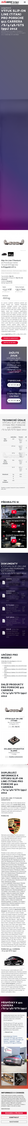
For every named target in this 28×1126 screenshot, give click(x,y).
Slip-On (17, 726)
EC (13, 726)
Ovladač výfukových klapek (14, 750)
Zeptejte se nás (9, 342)
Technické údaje (17, 270)
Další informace (5, 1108)
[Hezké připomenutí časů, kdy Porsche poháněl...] (14, 1059)
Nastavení (14, 1122)
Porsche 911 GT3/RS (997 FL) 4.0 (10, 863)
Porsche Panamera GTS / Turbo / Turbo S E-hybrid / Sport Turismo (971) (13, 888)
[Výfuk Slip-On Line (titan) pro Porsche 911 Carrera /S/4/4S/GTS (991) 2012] (14, 242)
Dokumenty (8, 273)
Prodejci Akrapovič (11, 338)
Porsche (19, 1043)
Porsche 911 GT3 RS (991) (8, 868)
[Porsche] (14, 825)
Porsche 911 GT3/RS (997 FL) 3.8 (16, 861)
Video (24, 270)
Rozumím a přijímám (14, 1113)
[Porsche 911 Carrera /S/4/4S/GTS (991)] (14, 961)
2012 (10, 726)
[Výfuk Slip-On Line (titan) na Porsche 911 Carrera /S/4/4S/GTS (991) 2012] (14, 709)
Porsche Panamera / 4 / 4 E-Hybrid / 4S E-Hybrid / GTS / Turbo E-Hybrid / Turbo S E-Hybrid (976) (13, 891)
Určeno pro (16, 273)
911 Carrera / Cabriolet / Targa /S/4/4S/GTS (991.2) (14, 1041)
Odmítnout (14, 1117)
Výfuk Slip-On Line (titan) (8, 661)
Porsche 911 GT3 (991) (19, 866)
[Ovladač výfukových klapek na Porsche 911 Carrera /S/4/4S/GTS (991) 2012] (14, 740)
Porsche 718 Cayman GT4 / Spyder (11, 858)
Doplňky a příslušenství (15, 757)
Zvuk (3, 273)
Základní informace (7, 270)
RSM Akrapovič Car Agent (8, 31)
